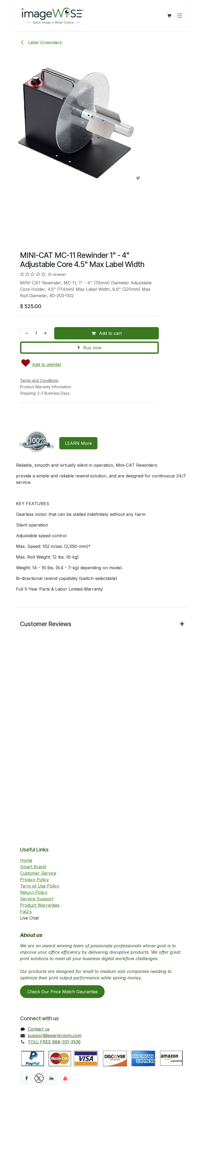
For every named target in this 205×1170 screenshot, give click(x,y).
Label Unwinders (44, 42)
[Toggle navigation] (179, 15)
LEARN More (78, 443)
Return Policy (34, 892)
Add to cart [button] (110, 333)
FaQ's (26, 911)
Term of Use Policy (39, 886)
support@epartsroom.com (54, 1035)
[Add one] (46, 333)
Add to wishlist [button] (46, 364)
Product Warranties (40, 905)
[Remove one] (25, 333)
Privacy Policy (34, 879)
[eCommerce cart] (169, 15)
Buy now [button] (91, 347)
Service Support (36, 898)
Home (26, 860)
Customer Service (38, 873)
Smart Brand (33, 866)
